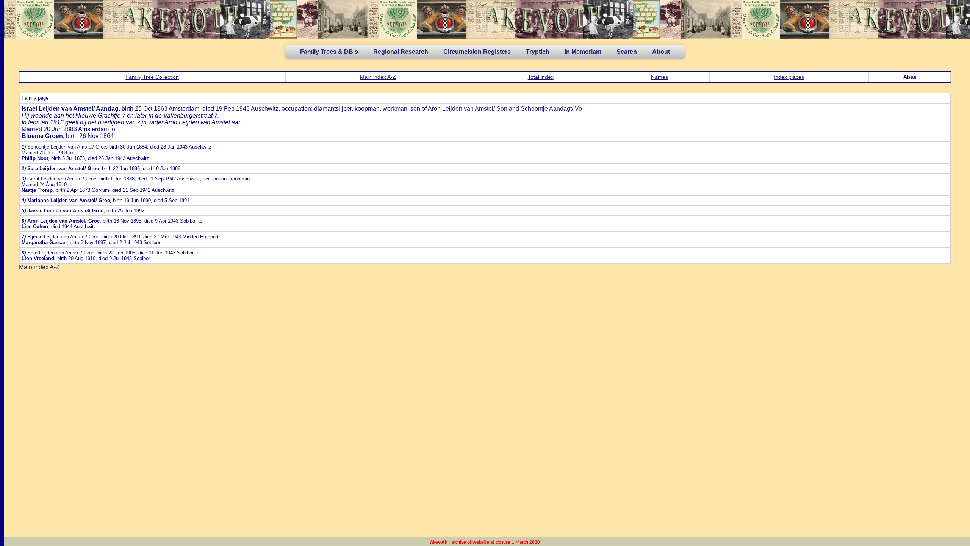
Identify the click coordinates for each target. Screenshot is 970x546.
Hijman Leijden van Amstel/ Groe (63, 237)
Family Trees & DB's (329, 52)
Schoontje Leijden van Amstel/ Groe (66, 147)
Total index (541, 77)
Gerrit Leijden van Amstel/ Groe (61, 179)
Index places (789, 77)
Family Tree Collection (152, 77)
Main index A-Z (378, 77)
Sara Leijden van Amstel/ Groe (60, 253)
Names (659, 77)
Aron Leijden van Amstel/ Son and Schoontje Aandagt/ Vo (505, 108)
